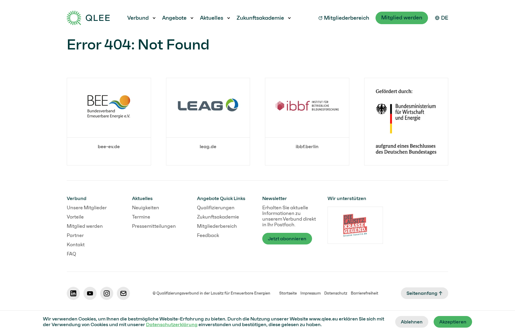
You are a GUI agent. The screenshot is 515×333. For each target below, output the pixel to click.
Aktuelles (211, 18)
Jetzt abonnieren (287, 238)
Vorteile (75, 217)
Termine (141, 217)
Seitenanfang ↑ (425, 293)
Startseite (288, 293)
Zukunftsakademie (260, 18)
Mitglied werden (401, 17)
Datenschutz (335, 293)
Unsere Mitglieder (87, 207)
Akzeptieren (452, 322)
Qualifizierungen (216, 207)
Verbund (138, 18)
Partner (75, 235)
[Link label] (406, 121)
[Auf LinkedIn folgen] (73, 293)
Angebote (174, 18)
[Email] (123, 293)
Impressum (310, 293)
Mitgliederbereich (346, 18)
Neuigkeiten (145, 207)
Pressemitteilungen (154, 226)
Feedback (208, 235)
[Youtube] (90, 293)
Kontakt (76, 244)
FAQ (71, 254)
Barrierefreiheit (364, 293)
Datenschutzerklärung (172, 324)
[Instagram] (106, 293)
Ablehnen (412, 322)
